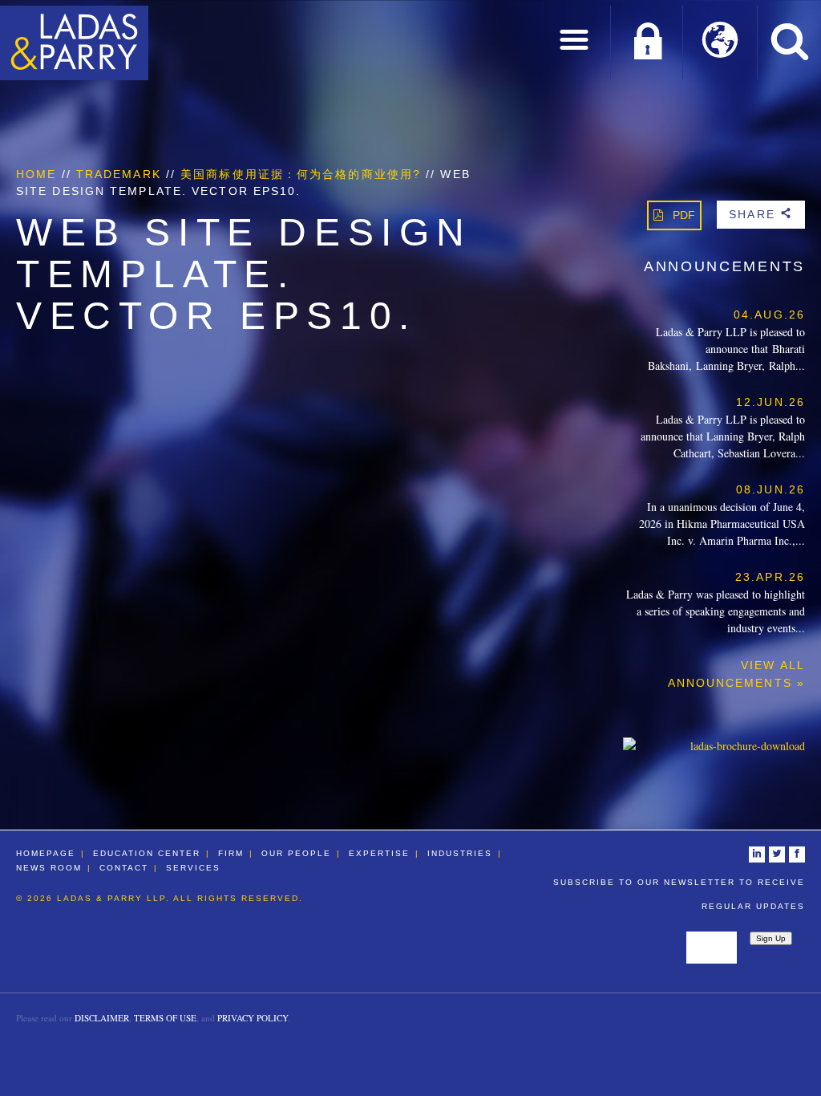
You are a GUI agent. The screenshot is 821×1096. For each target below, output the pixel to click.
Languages (720, 42)
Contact (123, 867)
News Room (49, 867)
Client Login (647, 42)
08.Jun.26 (770, 489)
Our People (296, 853)
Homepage (45, 853)
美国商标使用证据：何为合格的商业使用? (300, 174)
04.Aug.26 (769, 314)
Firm (231, 853)
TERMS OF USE (165, 1018)
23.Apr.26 (770, 576)
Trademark (118, 174)
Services (193, 867)
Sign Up (771, 938)
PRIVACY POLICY (252, 1018)
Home (36, 174)
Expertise (379, 853)
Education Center (146, 853)
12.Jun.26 (770, 402)
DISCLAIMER (102, 1018)
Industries (459, 853)
